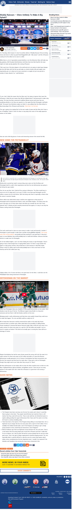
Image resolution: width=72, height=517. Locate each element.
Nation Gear (50, 2)
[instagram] (67, 477)
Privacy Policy (53, 494)
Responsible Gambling (69, 494)
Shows (27, 2)
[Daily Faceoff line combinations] (44, 48)
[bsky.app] (34, 48)
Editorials (20, 2)
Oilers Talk (12, 2)
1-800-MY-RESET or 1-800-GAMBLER (31, 497)
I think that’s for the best (31, 106)
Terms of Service (60, 494)
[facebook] (28, 48)
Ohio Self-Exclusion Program (15, 499)
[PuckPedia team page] (47, 48)
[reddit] (41, 48)
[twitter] (31, 48)
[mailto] (38, 48)
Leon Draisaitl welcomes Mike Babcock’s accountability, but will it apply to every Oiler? (61, 22)
